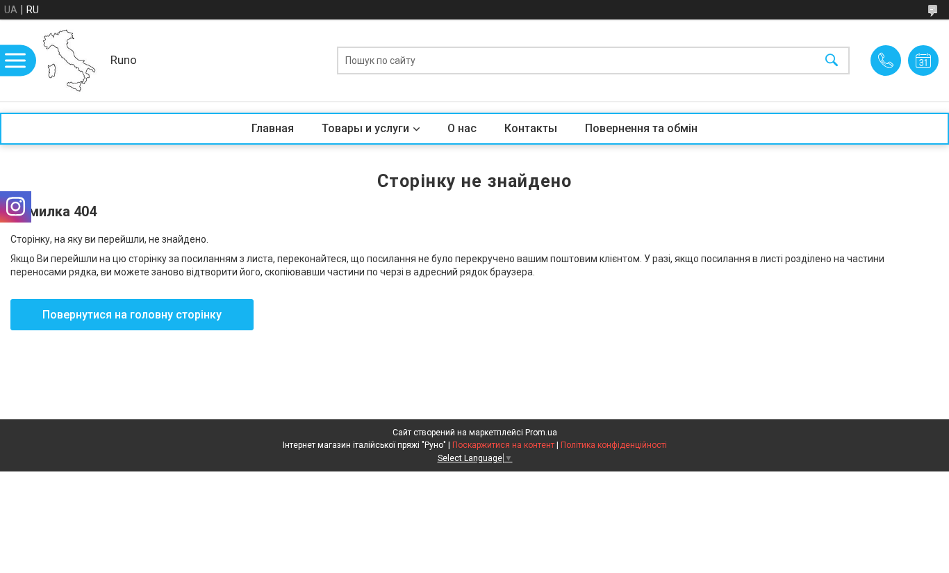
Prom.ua (541, 432)
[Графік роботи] (923, 60)
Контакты (530, 128)
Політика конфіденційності (614, 445)
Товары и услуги (365, 128)
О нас (462, 128)
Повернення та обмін (641, 128)
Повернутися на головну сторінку (132, 314)
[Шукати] (831, 61)
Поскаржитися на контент (503, 445)
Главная (272, 128)
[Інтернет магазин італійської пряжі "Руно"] (69, 60)
